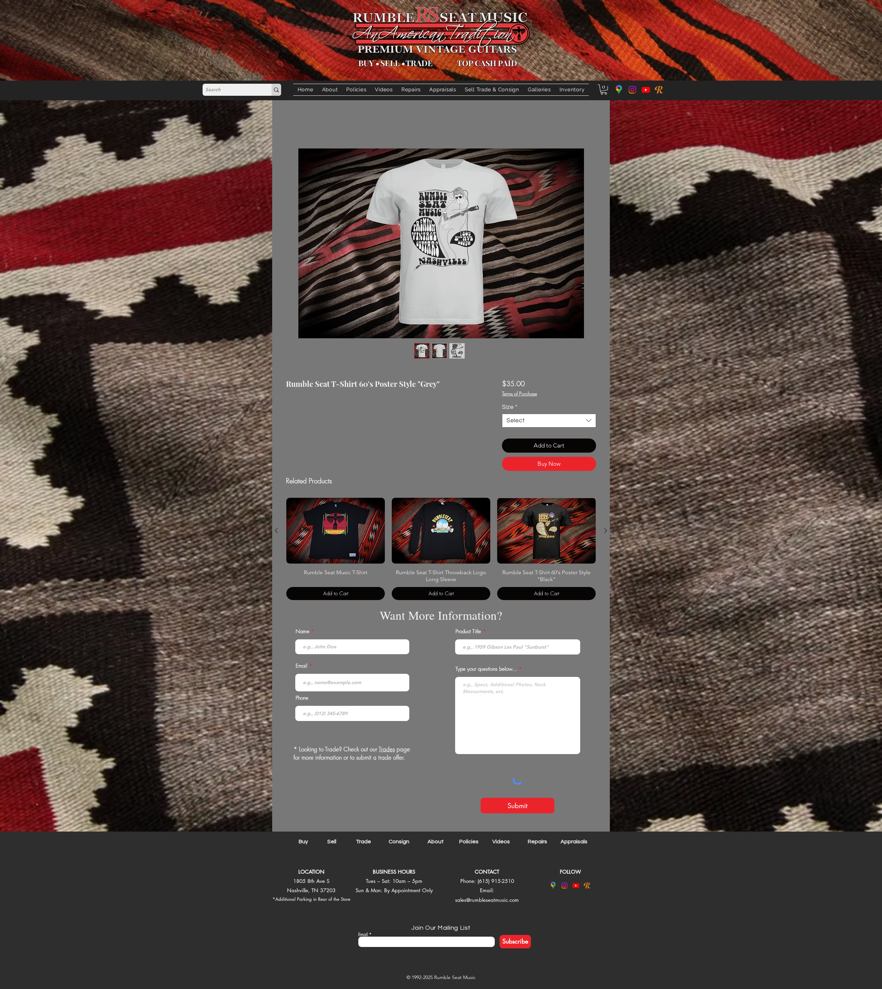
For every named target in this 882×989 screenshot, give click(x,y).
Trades (387, 750)
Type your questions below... (486, 670)
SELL (390, 63)
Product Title (468, 633)
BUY (366, 63)
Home (293, 124)
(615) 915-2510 (496, 882)
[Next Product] (606, 532)
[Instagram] (632, 90)
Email (301, 667)
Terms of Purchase (519, 395)
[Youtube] (646, 90)
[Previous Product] (276, 532)
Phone (302, 699)
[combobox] (549, 422)
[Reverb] (659, 90)
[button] (491, 89)
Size (509, 408)
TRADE (419, 63)
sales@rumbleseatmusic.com (487, 901)
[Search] (276, 90)
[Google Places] (619, 90)
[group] (441, 550)
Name (302, 633)
